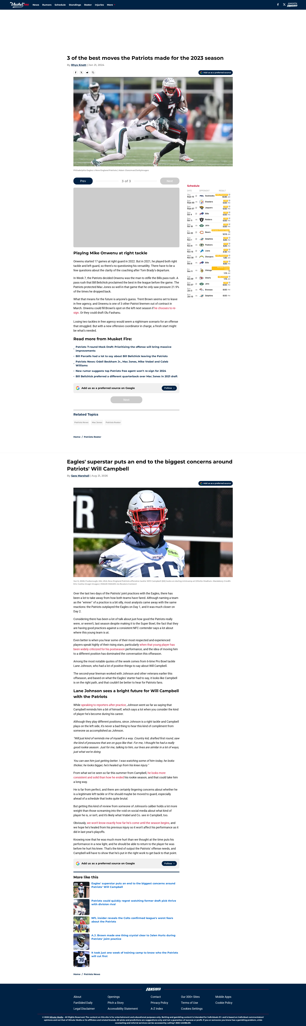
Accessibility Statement (123, 1008)
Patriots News (81, 422)
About (77, 996)
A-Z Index (157, 1008)
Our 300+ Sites (190, 996)
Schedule (60, 4)
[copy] (93, 72)
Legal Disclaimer (84, 1008)
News (36, 4)
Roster (88, 4)
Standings (75, 4)
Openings (114, 996)
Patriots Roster (113, 422)
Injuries (99, 4)
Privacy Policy (159, 1002)
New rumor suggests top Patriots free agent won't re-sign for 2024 (121, 370)
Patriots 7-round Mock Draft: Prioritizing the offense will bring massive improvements (123, 348)
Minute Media (56, 1017)
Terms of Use (189, 1002)
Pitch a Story (116, 1002)
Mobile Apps (223, 996)
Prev (83, 181)
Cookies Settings (192, 1008)
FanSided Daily (83, 1002)
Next (170, 181)
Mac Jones (97, 422)
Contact (156, 996)
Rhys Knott (78, 65)
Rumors (46, 4)
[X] (284, 4)
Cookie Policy (223, 1002)
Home (76, 436)
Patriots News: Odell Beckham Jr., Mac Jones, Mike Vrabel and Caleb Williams (122, 363)
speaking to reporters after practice (103, 705)
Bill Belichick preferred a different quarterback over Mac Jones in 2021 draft (126, 376)
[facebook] (278, 4)
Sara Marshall (80, 475)
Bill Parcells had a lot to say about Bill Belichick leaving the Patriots (122, 356)
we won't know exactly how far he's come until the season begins (128, 823)
